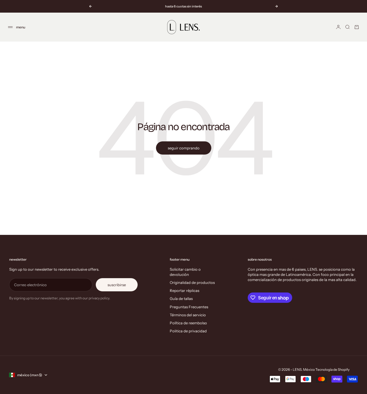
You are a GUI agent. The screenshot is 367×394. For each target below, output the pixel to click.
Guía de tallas (181, 298)
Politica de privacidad (188, 331)
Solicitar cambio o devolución (185, 272)
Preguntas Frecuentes (189, 307)
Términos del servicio (188, 315)
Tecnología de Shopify (332, 369)
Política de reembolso (188, 323)
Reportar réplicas (184, 290)
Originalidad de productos (192, 282)
